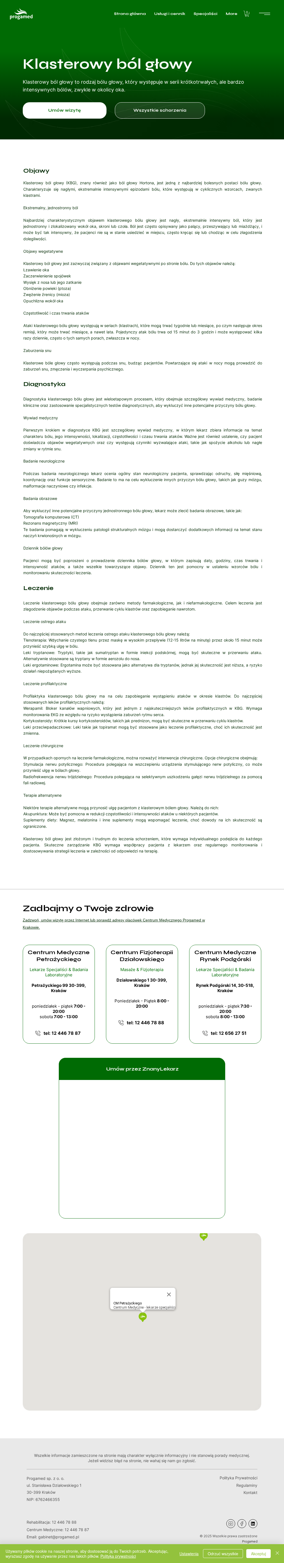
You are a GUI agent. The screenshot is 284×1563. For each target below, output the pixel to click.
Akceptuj (258, 1553)
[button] (247, 14)
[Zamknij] (277, 1554)
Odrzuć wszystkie (223, 1553)
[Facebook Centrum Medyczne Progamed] (241, 1523)
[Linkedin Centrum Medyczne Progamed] (252, 1523)
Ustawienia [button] (189, 1553)
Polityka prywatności (118, 1556)
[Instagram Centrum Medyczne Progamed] (230, 1523)
